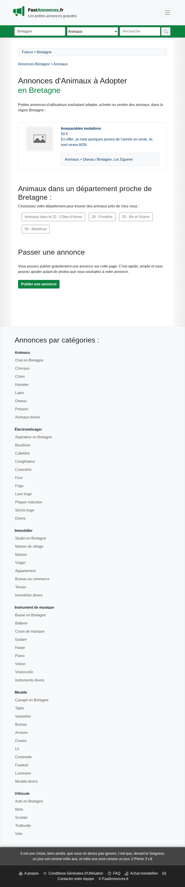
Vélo (19, 834)
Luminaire (23, 773)
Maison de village (29, 546)
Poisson (21, 409)
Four (19, 478)
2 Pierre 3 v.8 (141, 859)
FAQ (115, 873)
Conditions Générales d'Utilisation (75, 873)
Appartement (25, 571)
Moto (19, 809)
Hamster (22, 385)
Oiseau (21, 401)
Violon (20, 664)
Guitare (21, 639)
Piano (20, 656)
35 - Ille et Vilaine (136, 217)
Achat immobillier (143, 873)
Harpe (20, 648)
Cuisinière (23, 470)
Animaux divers (27, 417)
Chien (20, 376)
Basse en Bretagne (30, 615)
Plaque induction (28, 502)
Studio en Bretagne (30, 538)
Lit (17, 749)
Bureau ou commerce (32, 579)
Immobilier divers (28, 595)
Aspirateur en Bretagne (33, 437)
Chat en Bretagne (29, 360)
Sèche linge (24, 510)
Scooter (21, 817)
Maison (21, 554)
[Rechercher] (166, 31)
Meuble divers (26, 781)
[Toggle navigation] (167, 12)
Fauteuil (21, 765)
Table (19, 708)
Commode (23, 757)
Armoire (21, 732)
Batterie (21, 623)
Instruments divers (29, 680)
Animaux (60, 64)
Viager (20, 563)
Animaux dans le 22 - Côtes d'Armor (53, 217)
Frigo (19, 486)
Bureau (21, 724)
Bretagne (44, 52)
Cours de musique (29, 631)
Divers (20, 518)
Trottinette (23, 826)
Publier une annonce (39, 284)
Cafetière (22, 453)
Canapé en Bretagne (32, 700)
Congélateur (25, 461)
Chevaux (22, 368)
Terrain (20, 587)
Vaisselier (23, 716)
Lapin (19, 393)
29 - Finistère (102, 217)
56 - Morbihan (36, 229)
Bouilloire (22, 445)
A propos (31, 873)
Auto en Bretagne (29, 801)
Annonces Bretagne (34, 64)
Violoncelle (24, 672)
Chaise (21, 741)
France (27, 52)
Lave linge (23, 494)
